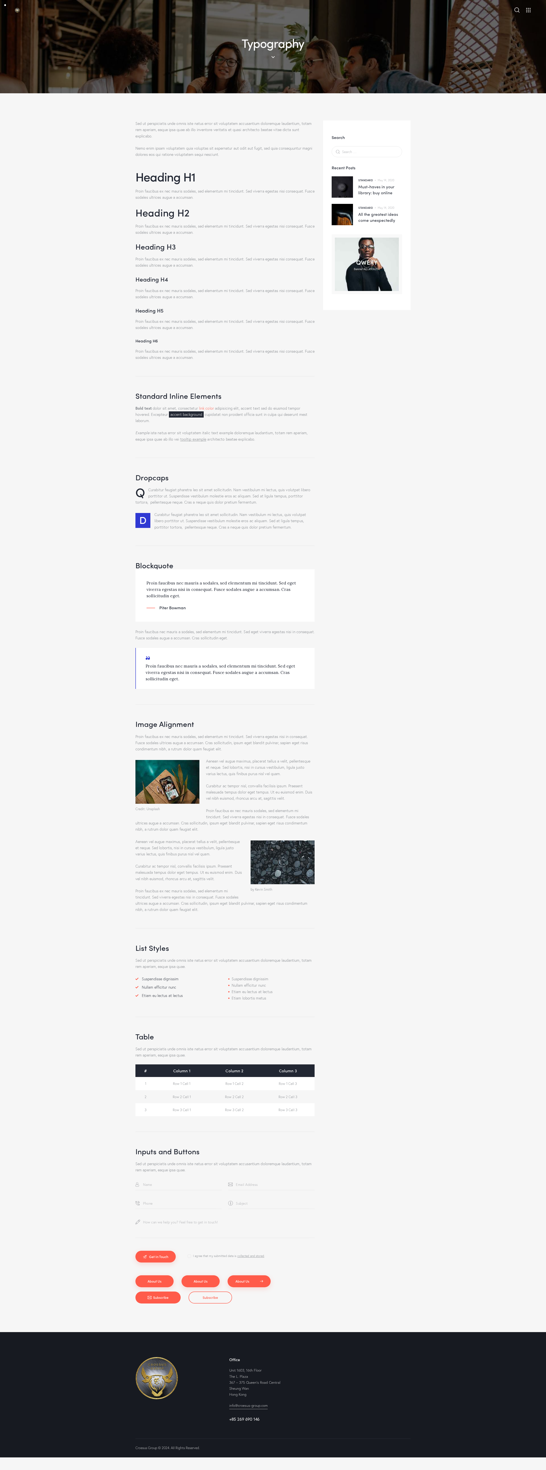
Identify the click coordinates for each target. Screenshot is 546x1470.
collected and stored (250, 1256)
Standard (365, 180)
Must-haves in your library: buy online (376, 190)
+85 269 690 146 (244, 1419)
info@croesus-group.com (248, 1405)
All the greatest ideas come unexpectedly (378, 217)
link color (206, 408)
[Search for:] (367, 151)
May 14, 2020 (386, 180)
